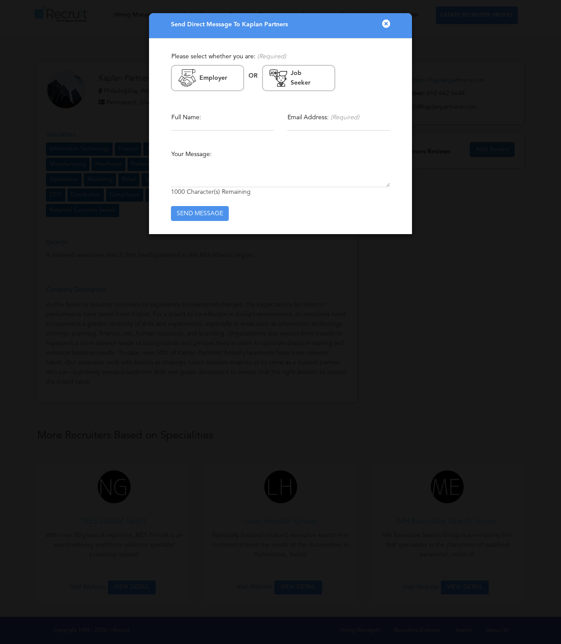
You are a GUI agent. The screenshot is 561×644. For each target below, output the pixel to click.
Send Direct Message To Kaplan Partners (229, 24)
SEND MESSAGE (200, 213)
